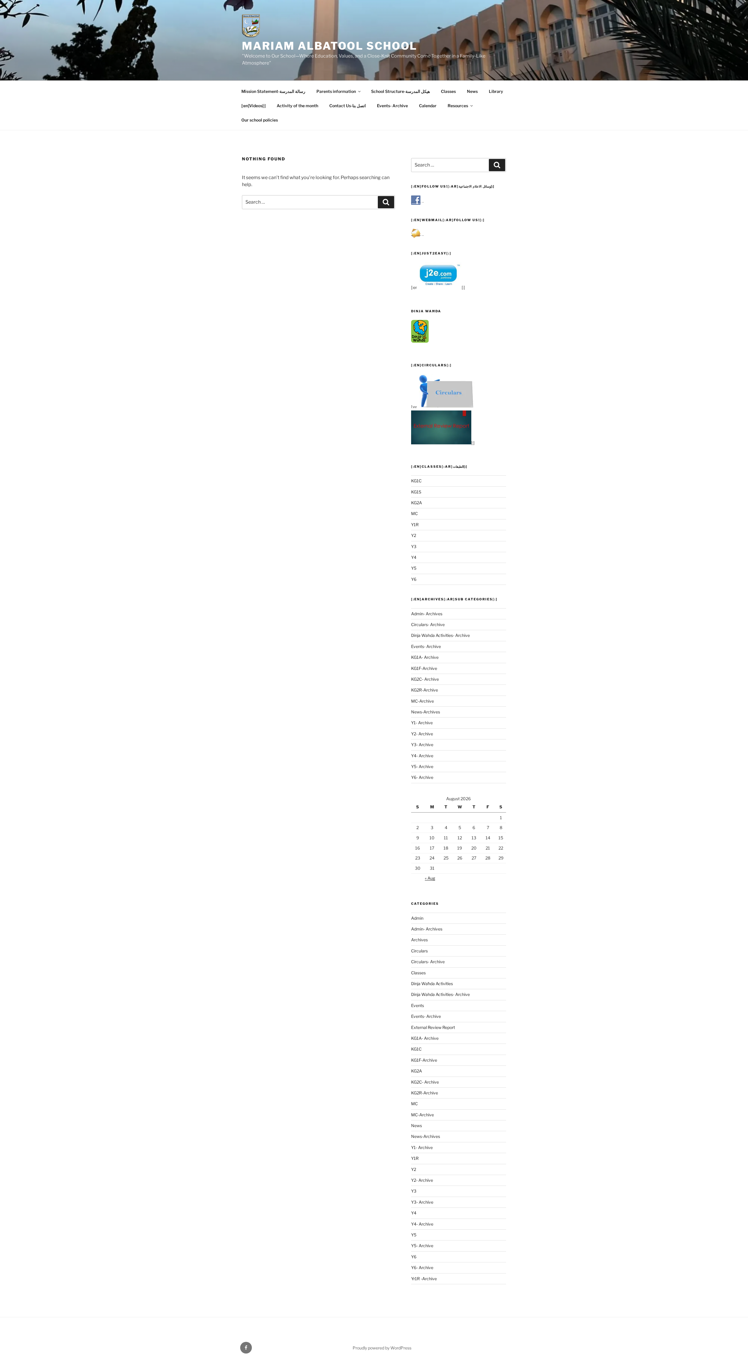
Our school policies (259, 119)
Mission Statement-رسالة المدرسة (273, 91)
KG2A (416, 502)
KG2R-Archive (424, 689)
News (472, 91)
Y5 (413, 568)
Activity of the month (297, 105)
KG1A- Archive (425, 657)
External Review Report (433, 1027)
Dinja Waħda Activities (432, 983)
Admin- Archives (426, 613)
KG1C (416, 480)
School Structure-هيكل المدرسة (400, 91)
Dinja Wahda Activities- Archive (440, 635)
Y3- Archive (422, 744)
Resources (458, 105)
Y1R (415, 524)
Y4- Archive (422, 755)
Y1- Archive (422, 722)
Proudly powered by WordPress (382, 1347)
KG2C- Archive (425, 679)
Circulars (419, 950)
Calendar (428, 105)
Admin (417, 918)
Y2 (413, 535)
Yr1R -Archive (424, 1278)
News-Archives (425, 711)
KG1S (416, 491)
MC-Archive (422, 701)
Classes (448, 91)
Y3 (413, 546)
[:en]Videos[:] (253, 105)
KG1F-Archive (424, 668)
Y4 (413, 557)
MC (414, 513)
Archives (419, 939)
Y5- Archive (422, 766)
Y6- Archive (422, 777)
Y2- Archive (422, 733)
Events (417, 1005)
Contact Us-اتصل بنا (347, 105)
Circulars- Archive (428, 624)
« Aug (430, 878)
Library (496, 91)
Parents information (336, 91)
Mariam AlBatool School (329, 45)
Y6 (413, 579)
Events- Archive (392, 105)
